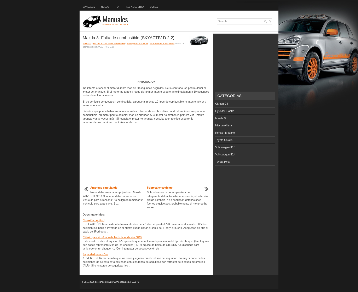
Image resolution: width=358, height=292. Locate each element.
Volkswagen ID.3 (225, 147)
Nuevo (105, 7)
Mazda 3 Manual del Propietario (109, 43)
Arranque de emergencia (162, 43)
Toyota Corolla (223, 140)
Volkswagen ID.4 (225, 154)
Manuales (89, 7)
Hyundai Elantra (224, 111)
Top (117, 7)
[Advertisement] (146, 63)
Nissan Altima (223, 125)
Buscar (154, 7)
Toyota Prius (222, 161)
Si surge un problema (137, 43)
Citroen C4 (221, 103)
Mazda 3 (87, 43)
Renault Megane (225, 132)
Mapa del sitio (135, 7)
